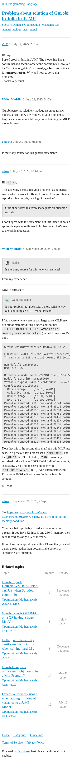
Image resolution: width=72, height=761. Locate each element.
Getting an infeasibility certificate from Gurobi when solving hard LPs (18, 644)
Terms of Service (12, 742)
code (9, 485)
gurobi (33, 29)
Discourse (23, 751)
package (16, 29)
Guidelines (36, 735)
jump (25, 29)
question (6, 29)
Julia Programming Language (20, 4)
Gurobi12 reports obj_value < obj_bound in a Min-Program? (20, 671)
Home (6, 735)
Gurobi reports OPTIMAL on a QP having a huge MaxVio (20, 617)
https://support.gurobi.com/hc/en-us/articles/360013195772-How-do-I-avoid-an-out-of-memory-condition (34, 517)
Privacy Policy (35, 742)
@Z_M (11, 182)
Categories (19, 735)
